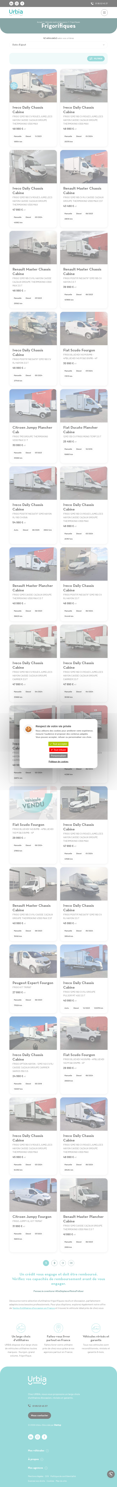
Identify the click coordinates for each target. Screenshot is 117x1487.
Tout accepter (59, 744)
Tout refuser (59, 749)
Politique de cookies (58, 761)
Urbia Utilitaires (16, 12)
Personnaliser (58, 755)
